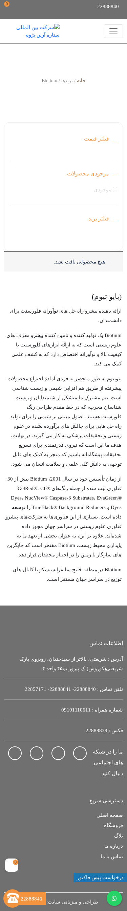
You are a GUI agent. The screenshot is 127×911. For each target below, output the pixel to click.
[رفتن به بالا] (12, 880)
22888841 (60, 689)
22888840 (85, 689)
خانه (81, 80)
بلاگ (118, 836)
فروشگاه (113, 825)
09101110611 (76, 710)
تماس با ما (112, 856)
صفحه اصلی (110, 815)
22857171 (35, 689)
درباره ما (113, 846)
